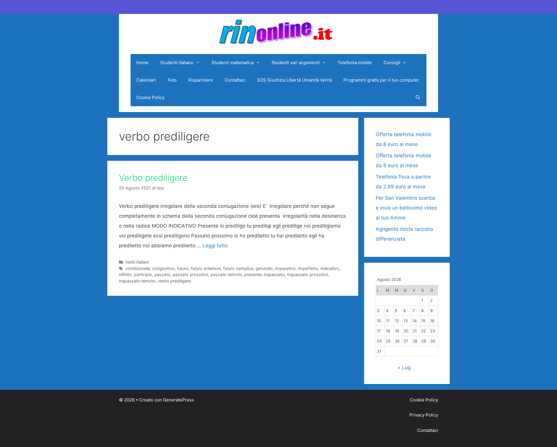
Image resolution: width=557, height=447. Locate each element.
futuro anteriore (206, 268)
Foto (172, 80)
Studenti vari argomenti (296, 62)
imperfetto (308, 268)
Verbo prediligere (153, 177)
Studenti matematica (232, 62)
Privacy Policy (423, 415)
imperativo (285, 268)
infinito (125, 274)
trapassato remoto (137, 280)
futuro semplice (238, 268)
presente (252, 274)
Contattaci (235, 80)
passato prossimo (190, 274)
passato (162, 274)
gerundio (264, 268)
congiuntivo (163, 268)
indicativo (330, 268)
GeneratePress (178, 400)
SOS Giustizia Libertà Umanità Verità (294, 80)
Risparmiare (200, 80)
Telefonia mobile (355, 62)
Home (142, 62)
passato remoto (226, 274)
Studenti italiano (176, 62)
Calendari (146, 80)
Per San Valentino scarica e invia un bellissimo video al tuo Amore (406, 208)
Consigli (392, 62)
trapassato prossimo (307, 274)
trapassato (274, 274)
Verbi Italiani (137, 261)
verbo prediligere (174, 280)
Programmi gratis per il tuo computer (381, 80)
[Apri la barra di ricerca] (417, 97)
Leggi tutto (215, 245)
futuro (183, 268)
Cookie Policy (150, 97)
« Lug (404, 367)
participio (143, 274)
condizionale (137, 268)
